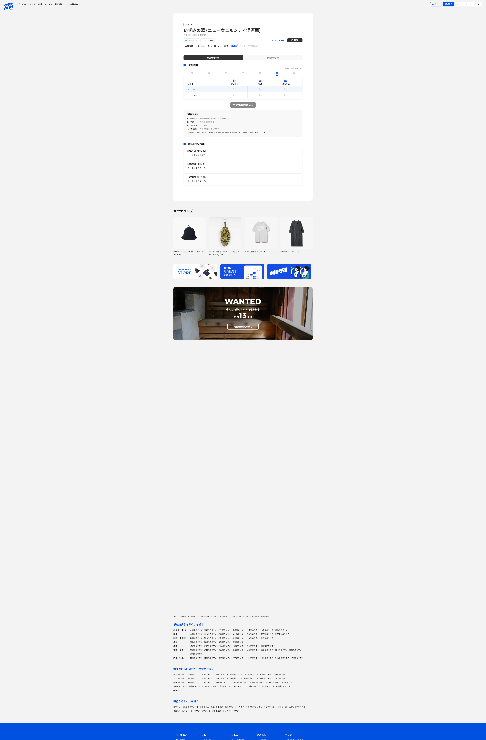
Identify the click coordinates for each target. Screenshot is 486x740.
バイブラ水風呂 (270, 707)
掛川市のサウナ (222, 678)
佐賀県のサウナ (210, 658)
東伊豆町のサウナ (273, 682)
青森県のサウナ (210, 630)
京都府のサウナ (210, 646)
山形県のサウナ (267, 630)
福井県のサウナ (239, 638)
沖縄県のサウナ (297, 658)
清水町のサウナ (225, 686)
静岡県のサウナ (210, 642)
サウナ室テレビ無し (254, 707)
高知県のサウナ (196, 654)
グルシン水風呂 (217, 707)
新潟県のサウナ (196, 638)
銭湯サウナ (229, 707)
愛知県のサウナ (224, 642)
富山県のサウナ (210, 638)
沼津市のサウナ (208, 674)
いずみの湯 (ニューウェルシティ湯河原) (222, 30)
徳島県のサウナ (267, 650)
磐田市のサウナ (194, 678)
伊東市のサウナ (266, 674)
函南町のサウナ (211, 686)
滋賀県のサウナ (196, 646)
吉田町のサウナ (268, 686)
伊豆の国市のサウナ (240, 682)
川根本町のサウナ (283, 686)
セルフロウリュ (188, 707)
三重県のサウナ (239, 642)
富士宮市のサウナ (251, 674)
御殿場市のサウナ (251, 678)
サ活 (40, 4)
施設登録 (58, 4)
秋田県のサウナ (253, 630)
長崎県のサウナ (224, 658)
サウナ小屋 (205, 711)
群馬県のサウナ (224, 634)
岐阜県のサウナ (196, 642)
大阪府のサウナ (224, 646)
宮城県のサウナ (239, 630)
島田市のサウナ (280, 674)
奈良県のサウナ (253, 646)
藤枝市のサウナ (236, 678)
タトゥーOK (282, 707)
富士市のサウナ (179, 678)
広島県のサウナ (239, 650)
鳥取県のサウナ (196, 650)
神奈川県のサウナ (282, 634)
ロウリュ (176, 707)
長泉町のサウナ (240, 686)
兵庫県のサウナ (239, 646)
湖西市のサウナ (194, 682)
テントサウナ (194, 711)
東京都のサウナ (267, 634)
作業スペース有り (180, 711)
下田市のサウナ (280, 678)
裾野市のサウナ (179, 682)
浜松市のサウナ (194, 674)
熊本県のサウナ (239, 658)
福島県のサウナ (281, 630)
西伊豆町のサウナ (196, 686)
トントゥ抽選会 (71, 4)
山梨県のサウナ (253, 638)
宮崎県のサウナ (267, 658)
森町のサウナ (178, 690)
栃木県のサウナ (210, 634)
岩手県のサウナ (224, 630)
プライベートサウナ (231, 711)
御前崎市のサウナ (223, 682)
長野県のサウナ (267, 638)
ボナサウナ (239, 707)
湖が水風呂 (216, 711)
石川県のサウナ (224, 638)
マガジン (48, 4)
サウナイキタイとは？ (25, 4)
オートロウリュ (202, 707)
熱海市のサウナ (222, 674)
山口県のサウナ (253, 650)
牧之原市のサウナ (257, 682)
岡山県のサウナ (224, 650)
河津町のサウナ (287, 682)
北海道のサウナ (196, 630)
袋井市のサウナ (266, 678)
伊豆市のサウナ (208, 682)
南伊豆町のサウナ (180, 686)
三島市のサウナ (236, 674)
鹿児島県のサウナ (282, 658)
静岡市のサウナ (179, 674)
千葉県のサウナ (253, 634)
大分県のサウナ (253, 658)
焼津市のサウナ (208, 678)
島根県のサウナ (210, 650)
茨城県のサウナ (196, 634)
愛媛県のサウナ (295, 650)
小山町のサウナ (254, 686)
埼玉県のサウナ (239, 634)
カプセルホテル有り (297, 707)
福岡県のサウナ (196, 658)
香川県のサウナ (281, 650)
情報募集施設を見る (243, 326)
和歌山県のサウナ (268, 646)
